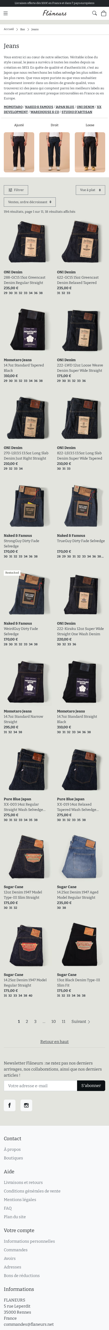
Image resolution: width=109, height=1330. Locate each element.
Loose (90, 125)
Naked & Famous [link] (18, 536)
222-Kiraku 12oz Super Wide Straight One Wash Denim (80, 631)
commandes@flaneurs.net (29, 1324)
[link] (28, 243)
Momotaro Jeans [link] (18, 360)
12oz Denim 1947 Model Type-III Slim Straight (23, 895)
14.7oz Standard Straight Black (77, 719)
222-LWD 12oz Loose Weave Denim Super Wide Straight (80, 368)
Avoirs (10, 1258)
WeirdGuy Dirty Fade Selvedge (21, 631)
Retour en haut (54, 1041)
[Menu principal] (5, 13)
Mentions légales (20, 1199)
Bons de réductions (22, 1275)
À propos (12, 1149)
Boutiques (13, 1158)
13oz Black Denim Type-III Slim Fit (78, 983)
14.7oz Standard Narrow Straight (23, 719)
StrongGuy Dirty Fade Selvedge (21, 543)
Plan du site (15, 1216)
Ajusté (19, 125)
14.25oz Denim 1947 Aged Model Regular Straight (77, 895)
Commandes (16, 1249)
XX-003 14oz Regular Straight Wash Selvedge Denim (23, 807)
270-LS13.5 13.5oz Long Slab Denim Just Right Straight (26, 456)
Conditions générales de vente (32, 1191)
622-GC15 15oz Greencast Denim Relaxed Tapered (78, 280)
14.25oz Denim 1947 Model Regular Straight (25, 983)
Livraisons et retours (23, 1182)
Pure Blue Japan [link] (17, 799)
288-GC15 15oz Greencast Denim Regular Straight (24, 280)
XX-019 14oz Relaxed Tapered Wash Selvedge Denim (76, 807)
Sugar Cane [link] (13, 887)
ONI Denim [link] (13, 272)
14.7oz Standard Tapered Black (24, 368)
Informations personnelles (29, 1241)
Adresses (12, 1267)
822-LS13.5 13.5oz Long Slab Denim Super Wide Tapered (79, 456)
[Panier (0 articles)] (103, 13)
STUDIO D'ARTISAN (77, 112)
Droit (55, 125)
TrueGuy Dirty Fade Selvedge (81, 541)
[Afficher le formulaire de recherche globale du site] (94, 13)
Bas (22, 29)
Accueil (9, 29)
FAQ (8, 1208)
